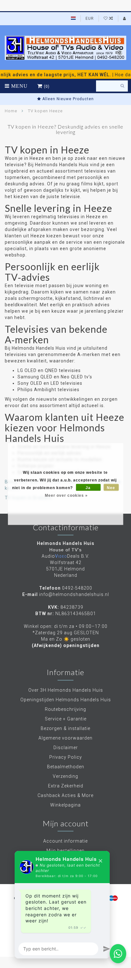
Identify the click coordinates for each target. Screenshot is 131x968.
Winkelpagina (65, 805)
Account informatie (65, 841)
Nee (111, 488)
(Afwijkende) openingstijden (66, 645)
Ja (88, 488)
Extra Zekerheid (65, 785)
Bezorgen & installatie (65, 728)
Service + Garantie (65, 718)
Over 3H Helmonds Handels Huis (65, 690)
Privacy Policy (65, 757)
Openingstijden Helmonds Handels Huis (65, 699)
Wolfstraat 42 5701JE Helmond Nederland (65, 569)
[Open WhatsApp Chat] (118, 953)
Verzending (65, 776)
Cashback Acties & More (65, 795)
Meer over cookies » (66, 495)
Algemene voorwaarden (65, 738)
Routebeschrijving (65, 709)
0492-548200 (77, 588)
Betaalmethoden (65, 766)
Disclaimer (65, 747)
